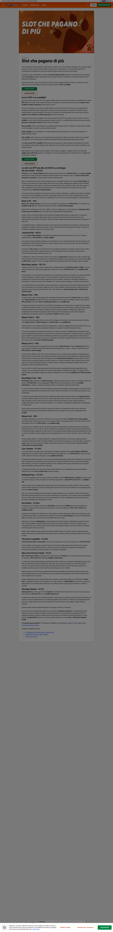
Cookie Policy (36, 929)
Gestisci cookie (65, 927)
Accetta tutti (105, 927)
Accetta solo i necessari (85, 927)
